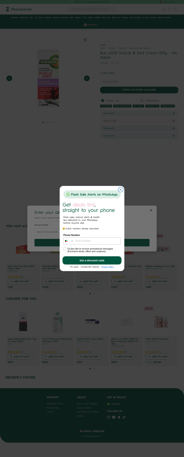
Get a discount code (92, 260)
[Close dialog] (120, 189)
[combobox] (69, 240)
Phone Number (71, 235)
